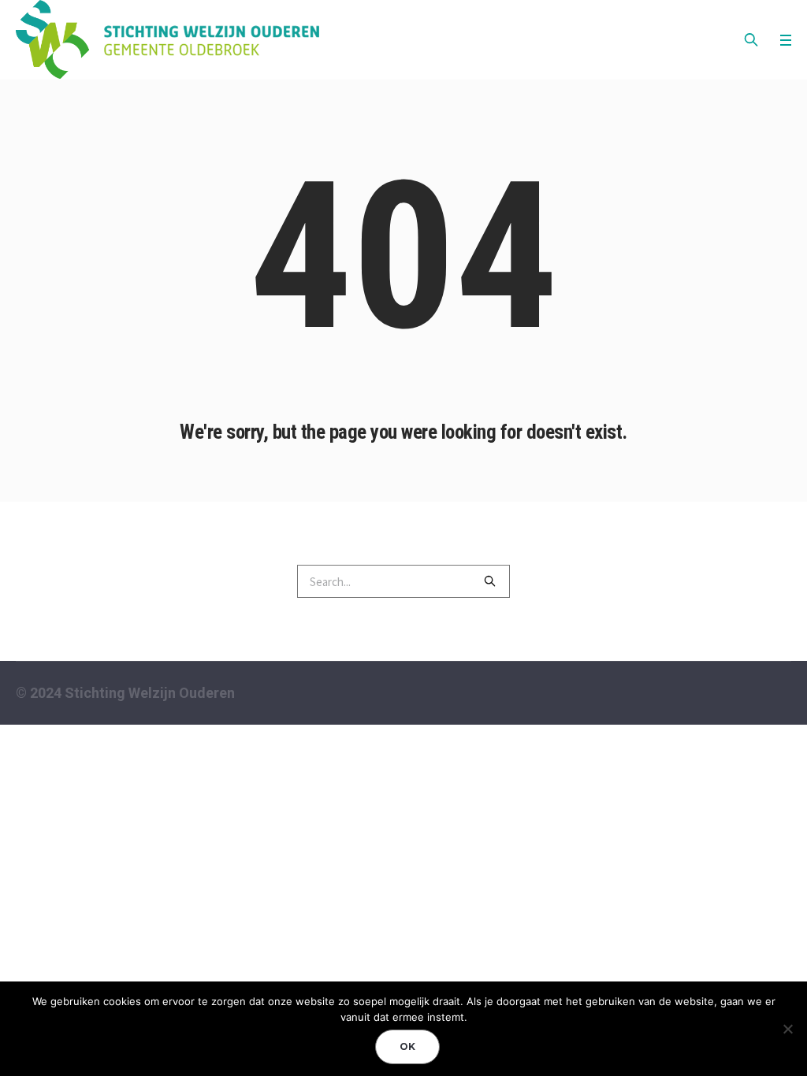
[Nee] (787, 1029)
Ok (407, 1046)
